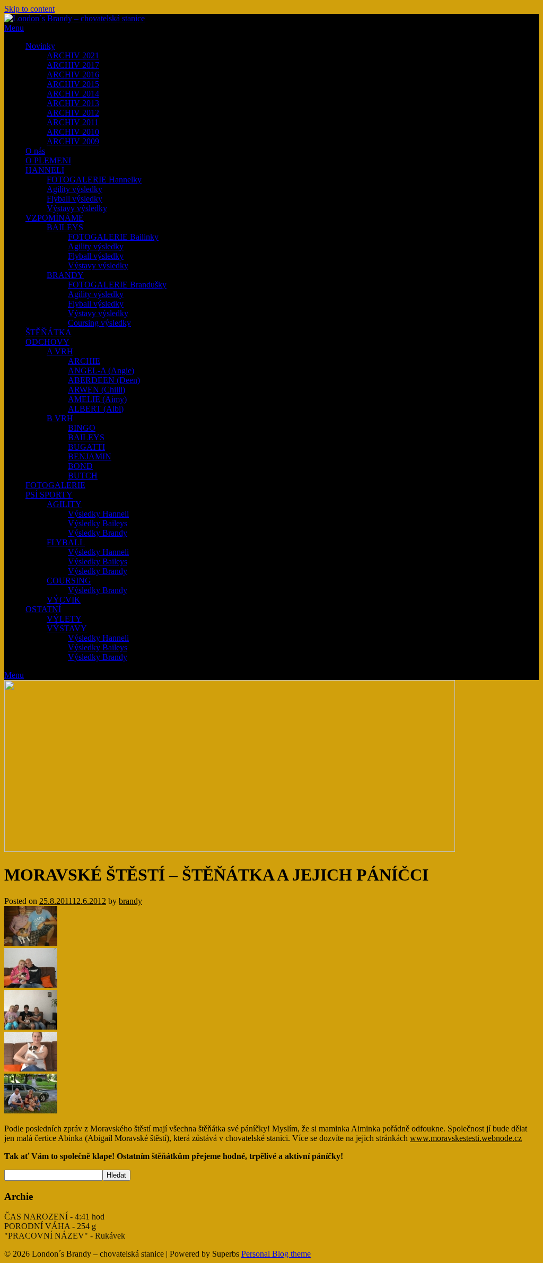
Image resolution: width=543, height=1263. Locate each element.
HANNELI (44, 170)
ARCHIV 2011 (73, 122)
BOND (80, 466)
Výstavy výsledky (77, 208)
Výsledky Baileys (97, 523)
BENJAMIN (89, 456)
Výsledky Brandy (97, 532)
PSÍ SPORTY (49, 494)
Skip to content (29, 8)
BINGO (81, 427)
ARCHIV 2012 (73, 112)
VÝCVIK (64, 599)
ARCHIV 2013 (73, 103)
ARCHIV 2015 (73, 84)
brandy (130, 900)
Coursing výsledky (99, 322)
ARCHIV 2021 (73, 55)
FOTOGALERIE (55, 485)
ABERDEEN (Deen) (104, 380)
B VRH (60, 418)
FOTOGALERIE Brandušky (117, 284)
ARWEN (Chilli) (96, 389)
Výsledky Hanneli (98, 513)
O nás (35, 150)
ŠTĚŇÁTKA (48, 332)
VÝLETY (64, 618)
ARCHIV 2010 (73, 131)
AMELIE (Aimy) (97, 399)
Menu (14, 27)
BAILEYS (65, 227)
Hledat (116, 1175)
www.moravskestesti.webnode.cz (466, 1138)
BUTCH (83, 475)
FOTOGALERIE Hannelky (94, 179)
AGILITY (64, 504)
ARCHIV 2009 (73, 141)
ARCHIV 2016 (73, 74)
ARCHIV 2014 (73, 93)
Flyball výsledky (74, 198)
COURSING (69, 580)
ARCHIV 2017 (73, 64)
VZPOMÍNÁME (54, 217)
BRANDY (65, 275)
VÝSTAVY (67, 628)
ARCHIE (84, 360)
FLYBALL (66, 542)
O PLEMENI (48, 160)
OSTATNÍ (43, 609)
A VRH (60, 351)
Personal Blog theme (276, 1253)
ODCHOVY (47, 341)
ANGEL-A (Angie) (101, 370)
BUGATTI (86, 446)
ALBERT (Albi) (96, 408)
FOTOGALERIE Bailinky (113, 236)
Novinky (40, 45)
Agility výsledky (74, 189)
